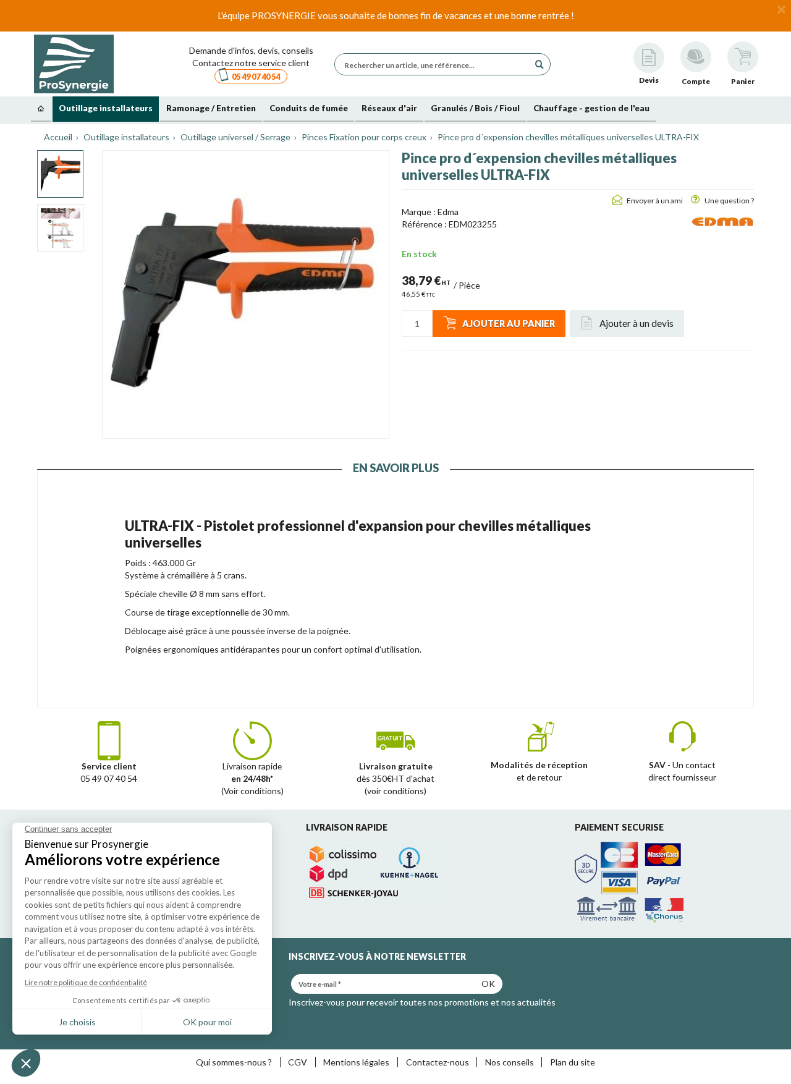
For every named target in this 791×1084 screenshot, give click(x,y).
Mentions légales (356, 1062)
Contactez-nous (437, 1062)
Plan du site (572, 1062)
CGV (297, 1062)
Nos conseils (509, 1062)
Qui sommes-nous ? (234, 1062)
